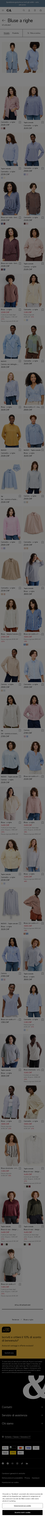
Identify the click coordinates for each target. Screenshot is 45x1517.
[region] (22, 1502)
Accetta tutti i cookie (22, 1512)
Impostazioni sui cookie (22, 1506)
